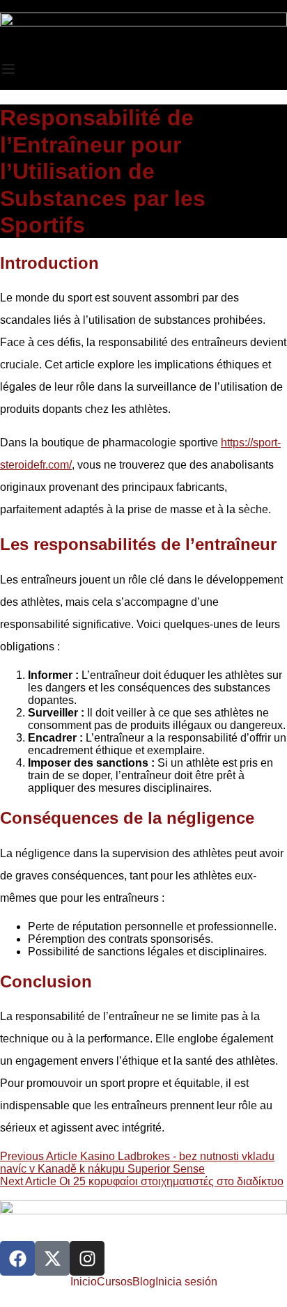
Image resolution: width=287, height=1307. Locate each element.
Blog (143, 1282)
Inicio (83, 1282)
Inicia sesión (186, 1282)
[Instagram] (87, 1258)
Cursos (114, 1282)
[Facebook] (17, 1258)
